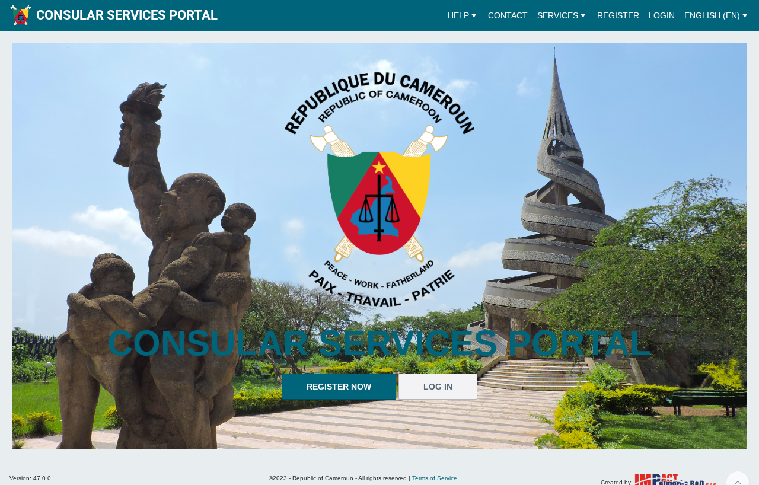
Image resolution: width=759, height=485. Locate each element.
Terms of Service (434, 478)
